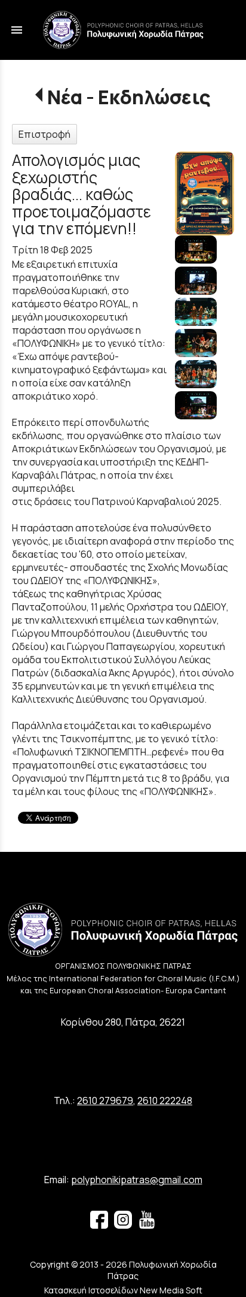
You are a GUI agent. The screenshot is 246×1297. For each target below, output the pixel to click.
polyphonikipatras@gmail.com (136, 1179)
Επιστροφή (44, 134)
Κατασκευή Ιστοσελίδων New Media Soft (123, 1290)
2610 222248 (164, 1100)
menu (17, 30)
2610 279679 (105, 1100)
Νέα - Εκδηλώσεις (128, 97)
